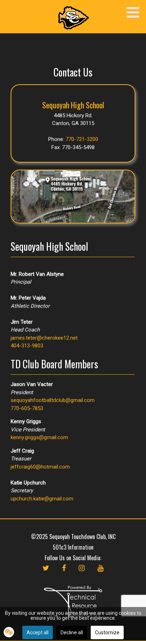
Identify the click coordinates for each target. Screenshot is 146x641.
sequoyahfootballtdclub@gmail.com (53, 400)
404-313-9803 (27, 345)
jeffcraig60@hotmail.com (40, 467)
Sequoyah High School (73, 104)
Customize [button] (107, 632)
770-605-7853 (27, 408)
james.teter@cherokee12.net (44, 338)
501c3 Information (73, 547)
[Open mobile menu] (133, 13)
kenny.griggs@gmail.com (39, 437)
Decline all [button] (72, 632)
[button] (9, 632)
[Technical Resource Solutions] (73, 601)
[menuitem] (46, 575)
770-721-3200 (82, 139)
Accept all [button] (38, 632)
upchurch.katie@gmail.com (42, 498)
